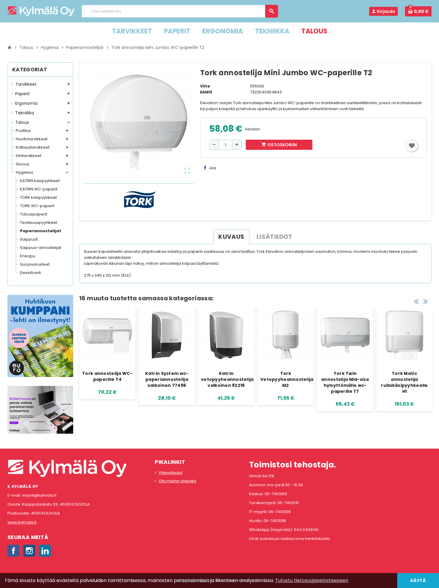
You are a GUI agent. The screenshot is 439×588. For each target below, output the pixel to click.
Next (425, 301)
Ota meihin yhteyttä (177, 481)
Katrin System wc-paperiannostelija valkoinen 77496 (167, 379)
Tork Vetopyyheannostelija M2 (286, 379)
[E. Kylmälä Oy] (41, 11)
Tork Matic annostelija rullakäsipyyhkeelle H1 (404, 382)
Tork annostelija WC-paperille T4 (107, 376)
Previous (416, 301)
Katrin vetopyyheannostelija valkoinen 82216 (227, 379)
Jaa (212, 168)
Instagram (29, 551)
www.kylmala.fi (21, 522)
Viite (205, 86)
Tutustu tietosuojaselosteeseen (311, 580)
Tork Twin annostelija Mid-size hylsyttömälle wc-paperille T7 (345, 382)
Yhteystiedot (170, 472)
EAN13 (206, 92)
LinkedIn (45, 551)
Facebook (13, 551)
